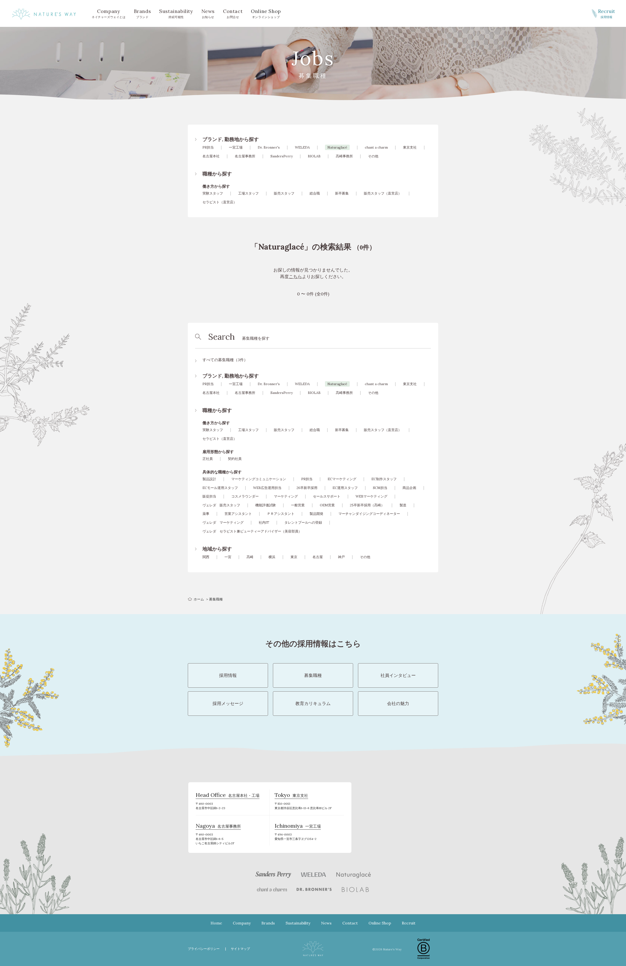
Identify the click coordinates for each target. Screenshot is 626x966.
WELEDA (302, 147)
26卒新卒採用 (307, 488)
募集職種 (313, 675)
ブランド (142, 13)
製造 (403, 505)
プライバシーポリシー (204, 949)
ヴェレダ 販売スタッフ (221, 505)
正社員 (207, 458)
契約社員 (235, 458)
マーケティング (286, 496)
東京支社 (410, 147)
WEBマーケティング (371, 496)
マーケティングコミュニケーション (258, 479)
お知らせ (208, 13)
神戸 (341, 557)
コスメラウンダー (245, 496)
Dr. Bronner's (269, 147)
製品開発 (316, 513)
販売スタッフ (284, 193)
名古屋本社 (211, 156)
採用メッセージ (227, 703)
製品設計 (209, 479)
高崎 (249, 557)
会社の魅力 (398, 703)
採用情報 (606, 13)
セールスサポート (326, 496)
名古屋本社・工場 (227, 795)
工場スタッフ (248, 193)
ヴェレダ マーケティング (223, 522)
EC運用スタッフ (345, 488)
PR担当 (208, 147)
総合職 (315, 193)
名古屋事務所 (245, 156)
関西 (205, 557)
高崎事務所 (344, 156)
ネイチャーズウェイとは (109, 13)
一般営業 (298, 505)
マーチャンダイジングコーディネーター (369, 513)
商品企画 (409, 488)
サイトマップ (240, 949)
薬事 (205, 513)
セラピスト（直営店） (219, 202)
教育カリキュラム (313, 703)
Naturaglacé (337, 147)
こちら (295, 276)
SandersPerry (281, 156)
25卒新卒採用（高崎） (367, 505)
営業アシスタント (238, 513)
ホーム (199, 599)
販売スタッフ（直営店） (383, 193)
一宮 (227, 557)
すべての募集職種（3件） (225, 359)
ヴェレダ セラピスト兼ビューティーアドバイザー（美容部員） (252, 531)
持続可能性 (176, 13)
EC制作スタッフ (384, 479)
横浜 (271, 557)
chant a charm (376, 147)
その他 (373, 156)
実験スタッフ (212, 193)
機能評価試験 (265, 505)
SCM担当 (380, 488)
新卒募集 (342, 193)
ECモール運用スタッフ (220, 488)
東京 (294, 557)
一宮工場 (236, 147)
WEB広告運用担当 (267, 488)
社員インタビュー (398, 675)
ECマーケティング (342, 479)
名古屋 (318, 557)
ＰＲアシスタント (280, 513)
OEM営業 (327, 505)
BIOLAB (314, 156)
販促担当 (209, 496)
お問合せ (233, 13)
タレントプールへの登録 (303, 522)
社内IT (264, 522)
